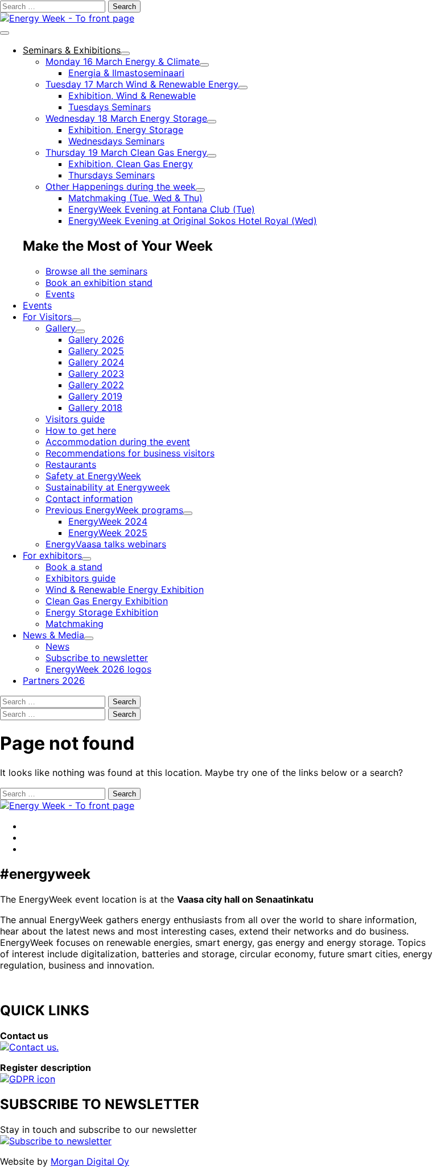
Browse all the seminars (96, 271)
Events (60, 294)
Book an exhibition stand (99, 282)
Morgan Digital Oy (90, 1161)
